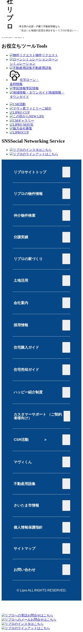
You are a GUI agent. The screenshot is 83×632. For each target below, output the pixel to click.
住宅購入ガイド (26, 347)
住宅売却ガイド (26, 370)
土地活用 (21, 280)
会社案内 (21, 303)
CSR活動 (21, 440)
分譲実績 (21, 237)
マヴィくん (23, 462)
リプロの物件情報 (28, 194)
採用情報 (21, 325)
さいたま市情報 (26, 505)
